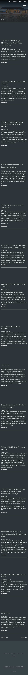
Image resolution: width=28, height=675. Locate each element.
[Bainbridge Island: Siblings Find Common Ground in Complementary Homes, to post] (14, 523)
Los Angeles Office (22, 1)
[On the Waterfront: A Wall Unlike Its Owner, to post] (14, 566)
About (5, 654)
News (18, 654)
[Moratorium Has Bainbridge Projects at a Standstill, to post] (14, 276)
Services (14, 654)
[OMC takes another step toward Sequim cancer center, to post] (14, 156)
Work (9, 654)
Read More (4, 62)
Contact (22, 654)
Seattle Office (12, 1)
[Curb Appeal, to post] (14, 604)
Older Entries (4, 637)
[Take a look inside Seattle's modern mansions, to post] (14, 438)
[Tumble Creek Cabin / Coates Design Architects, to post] (14, 73)
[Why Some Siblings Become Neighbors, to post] (14, 318)
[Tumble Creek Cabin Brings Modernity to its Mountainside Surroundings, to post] (14, 32)
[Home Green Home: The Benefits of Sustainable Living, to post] (14, 396)
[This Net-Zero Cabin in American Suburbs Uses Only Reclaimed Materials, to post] (14, 113)
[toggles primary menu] (24, 6)
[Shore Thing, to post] (14, 356)
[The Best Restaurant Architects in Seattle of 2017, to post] (14, 196)
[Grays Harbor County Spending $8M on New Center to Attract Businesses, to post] (14, 237)
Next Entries (24, 637)
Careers (14, 656)
